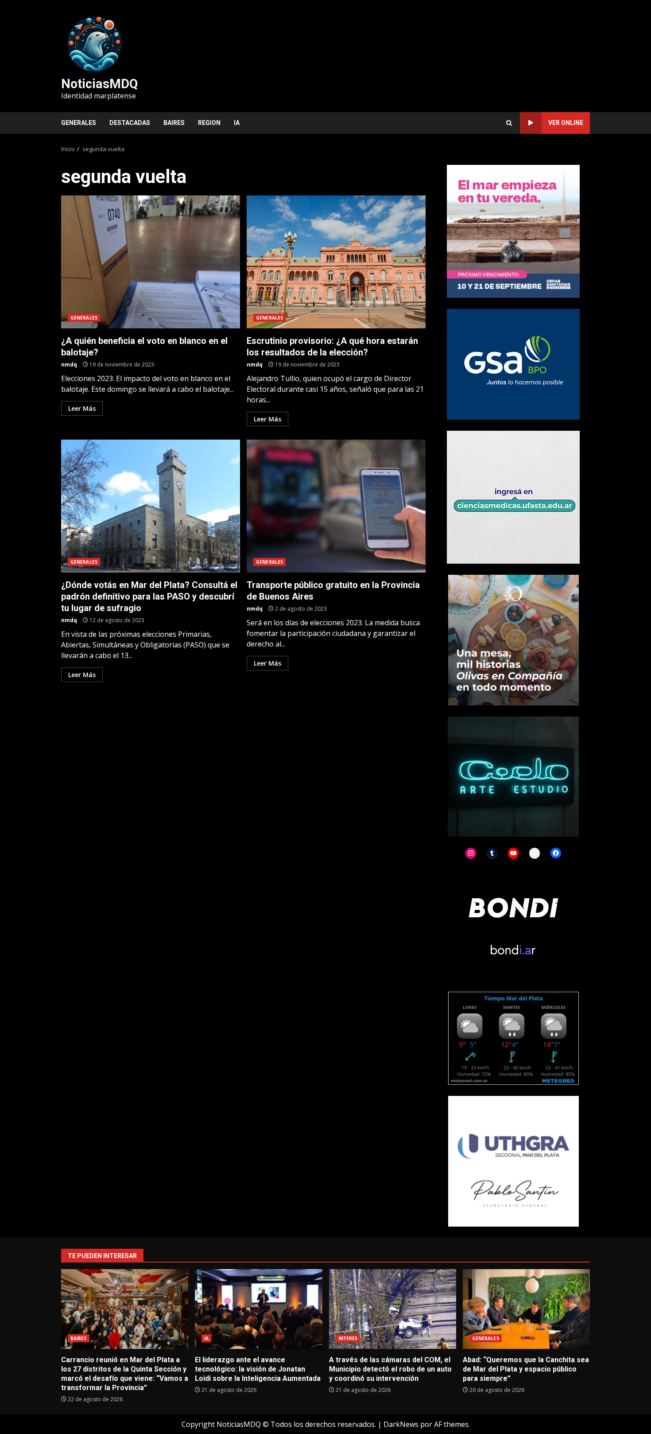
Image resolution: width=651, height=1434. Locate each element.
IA (237, 122)
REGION (209, 122)
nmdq (69, 364)
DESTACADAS (129, 122)
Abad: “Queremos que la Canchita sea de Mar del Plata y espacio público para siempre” (526, 1309)
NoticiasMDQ (99, 83)
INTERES (348, 1338)
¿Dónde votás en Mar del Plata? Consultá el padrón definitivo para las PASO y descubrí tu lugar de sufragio (150, 506)
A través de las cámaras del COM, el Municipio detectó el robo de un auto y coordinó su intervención (392, 1309)
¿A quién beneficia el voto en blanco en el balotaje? (150, 261)
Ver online (565, 122)
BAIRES (174, 122)
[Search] (509, 123)
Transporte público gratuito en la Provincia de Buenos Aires (336, 506)
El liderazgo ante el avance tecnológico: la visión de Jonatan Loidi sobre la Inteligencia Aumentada (258, 1309)
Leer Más (82, 408)
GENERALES (78, 122)
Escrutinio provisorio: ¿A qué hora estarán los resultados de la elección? (336, 261)
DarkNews (401, 1424)
